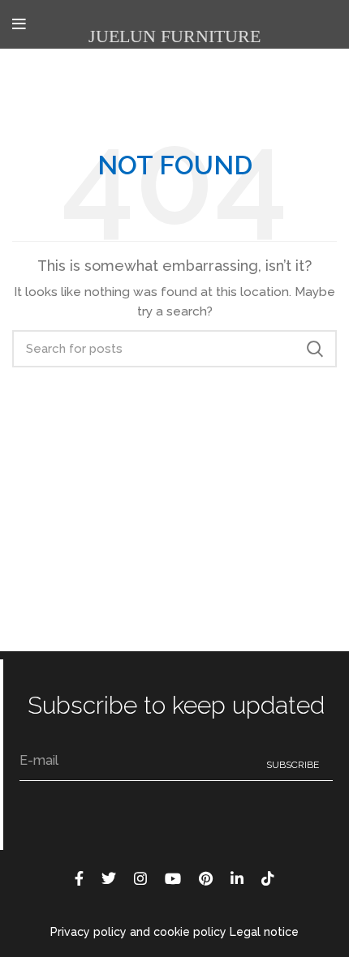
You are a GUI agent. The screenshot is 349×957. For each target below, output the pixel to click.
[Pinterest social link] (206, 878)
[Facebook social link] (79, 878)
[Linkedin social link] (237, 878)
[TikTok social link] (267, 878)
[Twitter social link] (109, 878)
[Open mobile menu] (19, 24)
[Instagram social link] (140, 878)
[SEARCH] (315, 348)
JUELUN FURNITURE (174, 36)
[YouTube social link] (173, 878)
